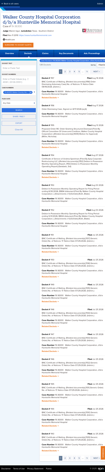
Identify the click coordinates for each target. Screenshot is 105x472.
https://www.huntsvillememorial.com (35, 35)
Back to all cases (11, 3)
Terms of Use (19, 468)
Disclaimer (6, 468)
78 (87, 71)
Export (18, 123)
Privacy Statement (35, 468)
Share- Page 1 (19, 116)
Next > (96, 71)
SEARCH (18, 110)
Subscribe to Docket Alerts (18, 45)
